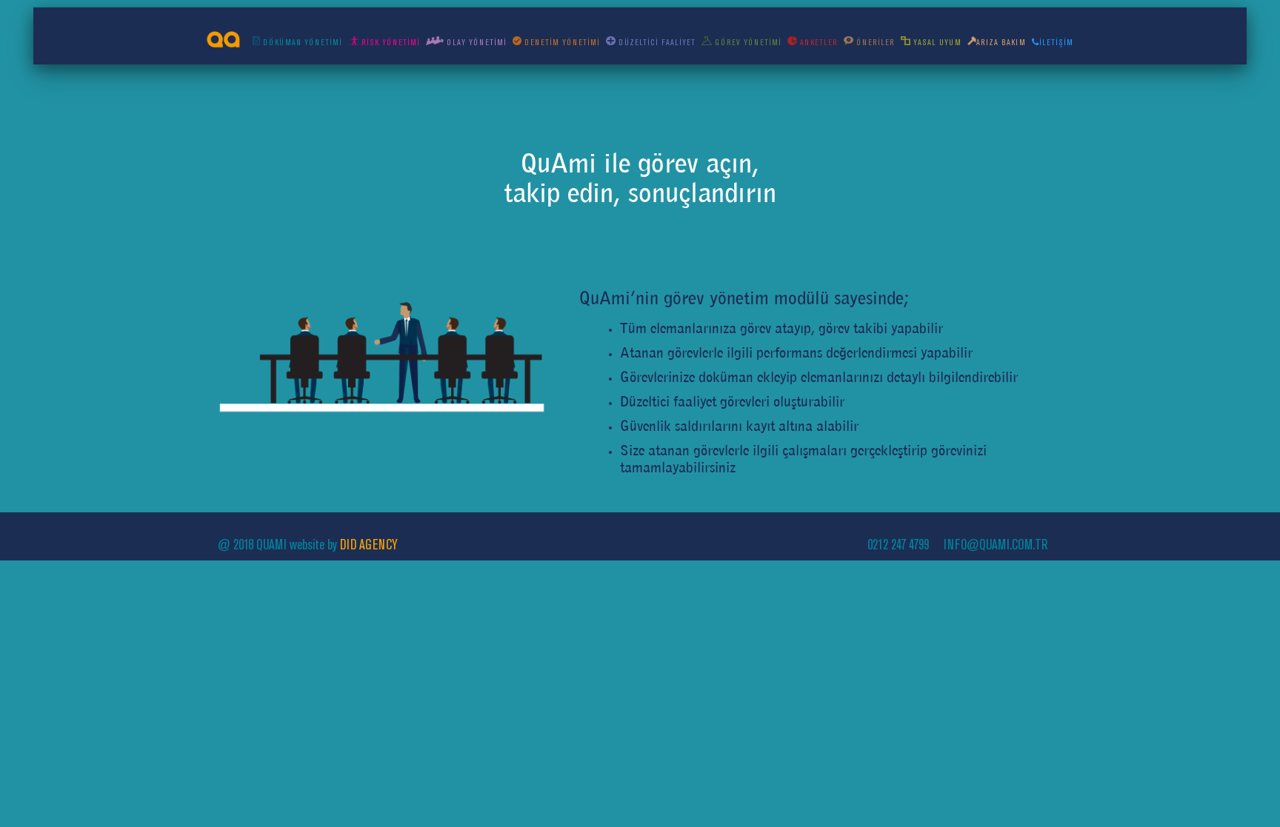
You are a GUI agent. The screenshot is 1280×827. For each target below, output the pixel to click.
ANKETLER (817, 42)
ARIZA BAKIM (1001, 42)
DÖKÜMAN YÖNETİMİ (301, 42)
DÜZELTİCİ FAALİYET (655, 42)
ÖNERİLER (874, 42)
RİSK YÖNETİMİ (390, 42)
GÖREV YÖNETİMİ (746, 42)
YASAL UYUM (935, 42)
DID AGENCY (369, 544)
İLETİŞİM (1056, 42)
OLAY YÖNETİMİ (475, 42)
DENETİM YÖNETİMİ (560, 42)
